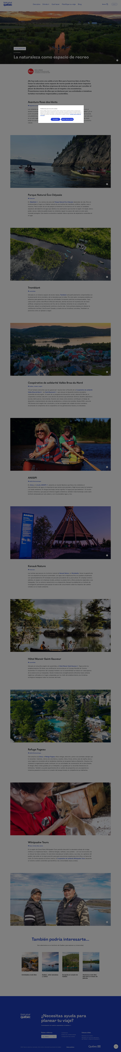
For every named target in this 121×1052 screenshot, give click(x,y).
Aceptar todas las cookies (67, 119)
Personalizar (55, 119)
